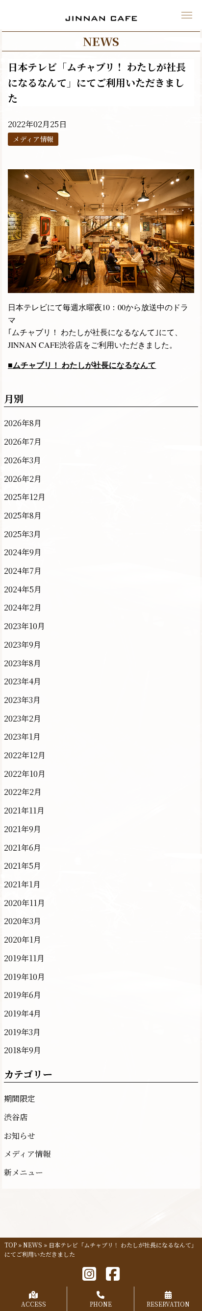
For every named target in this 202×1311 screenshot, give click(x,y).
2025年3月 (22, 534)
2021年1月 (22, 884)
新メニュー (23, 1172)
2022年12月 (25, 755)
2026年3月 (22, 460)
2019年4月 (22, 1013)
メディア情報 (27, 1153)
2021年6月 (22, 847)
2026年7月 (23, 441)
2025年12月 (25, 496)
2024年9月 (23, 552)
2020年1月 (22, 939)
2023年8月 (22, 663)
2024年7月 (23, 570)
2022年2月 (23, 791)
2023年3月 (22, 699)
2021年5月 (22, 865)
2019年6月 (22, 994)
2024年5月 (23, 589)
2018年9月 (22, 1050)
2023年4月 (22, 681)
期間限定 (19, 1098)
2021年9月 (22, 829)
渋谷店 (15, 1117)
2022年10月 (25, 773)
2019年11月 (24, 958)
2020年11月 (24, 902)
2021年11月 (24, 810)
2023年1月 (22, 736)
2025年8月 (23, 515)
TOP (10, 1245)
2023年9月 (22, 644)
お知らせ (19, 1135)
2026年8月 (23, 423)
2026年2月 (23, 478)
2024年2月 (23, 607)
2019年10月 (24, 976)
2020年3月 (22, 921)
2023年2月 (22, 718)
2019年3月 (22, 1032)
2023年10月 (24, 626)
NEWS (32, 1245)
